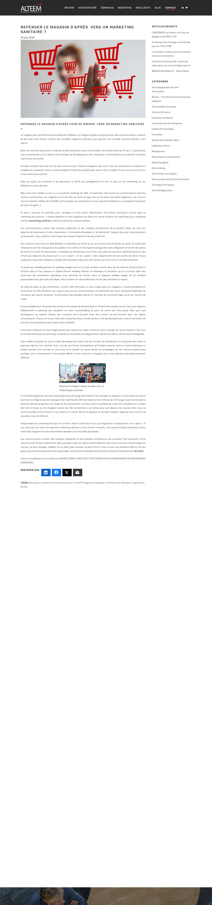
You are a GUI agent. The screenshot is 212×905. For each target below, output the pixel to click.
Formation (157, 134)
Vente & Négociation (162, 190)
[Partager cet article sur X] (67, 472)
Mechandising (158, 168)
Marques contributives (108, 483)
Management (158, 151)
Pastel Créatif (136, 267)
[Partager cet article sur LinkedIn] (46, 472)
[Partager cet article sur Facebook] (56, 472)
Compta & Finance (161, 112)
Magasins (89, 483)
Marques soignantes (133, 483)
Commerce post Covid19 (69, 483)
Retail (24, 487)
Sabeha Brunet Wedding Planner (72, 271)
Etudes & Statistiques (163, 129)
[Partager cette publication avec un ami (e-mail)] (77, 472)
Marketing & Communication (166, 157)
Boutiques (35, 483)
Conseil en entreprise (162, 118)
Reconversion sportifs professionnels (170, 179)
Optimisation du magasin (164, 173)
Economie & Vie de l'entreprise (167, 123)
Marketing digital (160, 162)
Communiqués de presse (164, 106)
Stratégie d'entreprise (163, 185)
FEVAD (55, 201)
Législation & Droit (161, 146)
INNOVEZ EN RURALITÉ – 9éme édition (170, 71)
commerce (48, 483)
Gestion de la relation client (165, 140)
